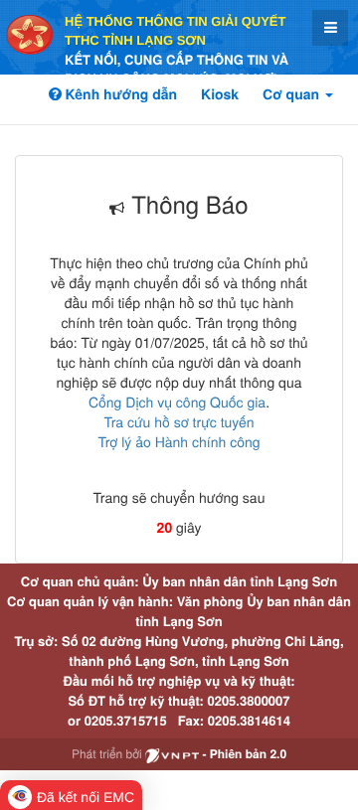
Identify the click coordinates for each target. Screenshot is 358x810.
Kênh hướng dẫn (119, 94)
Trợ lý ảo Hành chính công (178, 441)
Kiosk (220, 94)
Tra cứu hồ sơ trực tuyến (178, 421)
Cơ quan (293, 94)
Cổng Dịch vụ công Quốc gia (177, 401)
